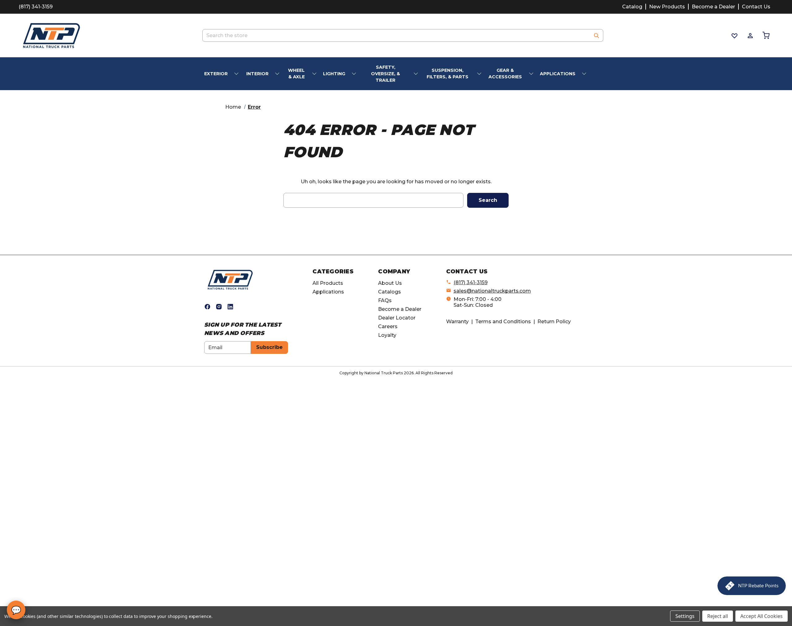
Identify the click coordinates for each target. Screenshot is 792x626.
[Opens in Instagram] (219, 306)
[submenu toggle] (237, 73)
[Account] (750, 35)
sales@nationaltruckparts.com (492, 291)
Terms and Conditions (503, 321)
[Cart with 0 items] (765, 35)
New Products (667, 7)
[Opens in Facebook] (207, 306)
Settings (685, 616)
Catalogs (389, 292)
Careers (388, 326)
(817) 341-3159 (36, 7)
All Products (327, 283)
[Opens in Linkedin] (230, 306)
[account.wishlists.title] (734, 35)
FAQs (385, 300)
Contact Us (756, 7)
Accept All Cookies (761, 616)
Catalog (632, 7)
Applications (328, 292)
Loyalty (387, 335)
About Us (390, 283)
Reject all (717, 616)
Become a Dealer (713, 7)
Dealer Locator (396, 318)
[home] (230, 279)
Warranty (457, 321)
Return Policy (554, 321)
